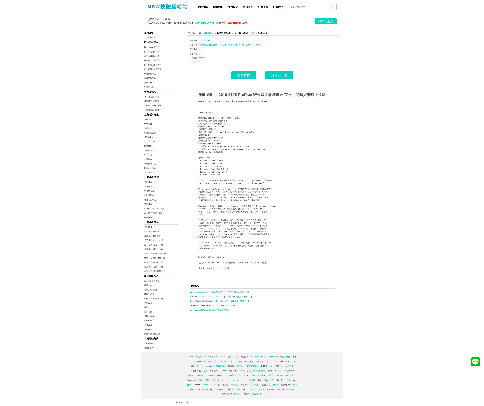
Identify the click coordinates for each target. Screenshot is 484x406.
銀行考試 (148, 119)
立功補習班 (289, 371)
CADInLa (279, 366)
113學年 (264, 366)
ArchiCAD (252, 389)
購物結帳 (218, 7)
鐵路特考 (148, 186)
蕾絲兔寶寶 (227, 394)
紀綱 (230, 356)
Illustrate (270, 389)
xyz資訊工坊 (291, 375)
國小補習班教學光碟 (152, 60)
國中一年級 (233, 371)
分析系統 (261, 375)
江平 (238, 389)
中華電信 (148, 155)
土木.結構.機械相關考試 (154, 245)
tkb (244, 389)
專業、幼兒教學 (151, 290)
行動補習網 (149, 87)
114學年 (223, 371)
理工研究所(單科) (151, 96)
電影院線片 (149, 348)
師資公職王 (221, 366)
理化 (260, 380)
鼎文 (295, 380)
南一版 (233, 361)
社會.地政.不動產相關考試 (155, 253)
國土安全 (255, 356)
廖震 (249, 371)
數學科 (261, 389)
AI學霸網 (213, 371)
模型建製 (245, 356)
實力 (243, 371)
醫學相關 (148, 320)
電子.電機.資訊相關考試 (154, 240)
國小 (212, 389)
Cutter (190, 356)
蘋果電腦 (148, 312)
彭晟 (205, 371)
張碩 (201, 380)
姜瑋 (295, 385)
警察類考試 (149, 191)
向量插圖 (280, 375)
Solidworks (221, 389)
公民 (207, 380)
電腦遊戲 (148, 329)
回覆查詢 (248, 7)
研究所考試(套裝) (151, 110)
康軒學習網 (195, 389)
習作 (267, 361)
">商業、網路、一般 (244, 33)
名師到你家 (286, 385)
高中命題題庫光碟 (151, 56)
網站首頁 (209, 33)
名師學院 (280, 356)
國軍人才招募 (150, 168)
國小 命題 (280, 380)
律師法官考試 (150, 200)
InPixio (271, 356)
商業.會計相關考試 (152, 236)
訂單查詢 (263, 7)
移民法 (239, 366)
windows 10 (244, 375)
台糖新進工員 (150, 164)
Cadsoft (197, 385)
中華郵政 (148, 124)
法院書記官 (265, 385)
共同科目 (148, 227)
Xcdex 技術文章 (151, 37)
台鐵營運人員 (150, 150)
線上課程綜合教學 (151, 281)
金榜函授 (210, 366)
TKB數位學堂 (195, 371)
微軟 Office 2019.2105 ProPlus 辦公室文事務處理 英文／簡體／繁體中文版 (262, 95)
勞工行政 (234, 385)
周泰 (193, 366)
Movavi (223, 356)
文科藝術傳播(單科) (152, 105)
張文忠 (271, 375)
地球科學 (246, 394)
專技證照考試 (150, 195)
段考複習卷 (257, 394)
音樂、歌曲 (149, 316)
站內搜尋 (203, 7)
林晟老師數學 (150, 78)
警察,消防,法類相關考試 (154, 267)
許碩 (253, 375)
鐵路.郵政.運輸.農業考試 (154, 271)
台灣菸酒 (148, 128)
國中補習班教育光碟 (152, 65)
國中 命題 (216, 380)
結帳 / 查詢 (325, 21)
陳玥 (189, 385)
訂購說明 (278, 7)
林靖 (236, 356)
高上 (226, 361)
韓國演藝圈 (212, 356)
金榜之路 (280, 389)
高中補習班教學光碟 (152, 69)
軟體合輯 (148, 303)
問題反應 (233, 7)
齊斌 (294, 361)
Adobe (243, 380)
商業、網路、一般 (151, 294)
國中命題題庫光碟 (151, 52)
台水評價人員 (150, 172)
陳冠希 (231, 389)
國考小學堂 (269, 380)
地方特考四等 (199, 361)
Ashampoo (207, 385)
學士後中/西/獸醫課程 (153, 213)
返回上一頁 (279, 75)
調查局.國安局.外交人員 (154, 208)
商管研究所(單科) (151, 101)
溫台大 (235, 380)
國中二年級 (284, 361)
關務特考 (148, 217)
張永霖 (205, 389)
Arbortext (249, 361)
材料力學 (254, 385)
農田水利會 (149, 137)
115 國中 (252, 380)
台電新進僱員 (150, 141)
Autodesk (278, 371)
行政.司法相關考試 (152, 231)
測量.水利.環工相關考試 (154, 249)
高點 (210, 361)
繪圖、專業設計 (151, 285)
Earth (263, 356)
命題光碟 (244, 385)
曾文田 (276, 385)
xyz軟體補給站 (259, 371)
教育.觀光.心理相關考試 (154, 262)
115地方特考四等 (221, 385)
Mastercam (191, 380)
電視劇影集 (149, 343)
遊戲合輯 (148, 325)
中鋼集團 (148, 159)
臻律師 (231, 366)
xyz (190, 361)
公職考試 (148, 182)
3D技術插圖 (200, 356)
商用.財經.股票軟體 (152, 334)
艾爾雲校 (148, 82)
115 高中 (209, 375)
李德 (294, 356)
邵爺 (241, 361)
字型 (146, 307)
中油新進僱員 (150, 133)
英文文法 (218, 361)
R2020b (200, 366)
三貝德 (274, 361)
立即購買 (243, 75)
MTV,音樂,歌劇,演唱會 (153, 298)
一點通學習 (220, 375)
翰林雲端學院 (150, 74)
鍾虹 (270, 371)
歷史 (288, 356)
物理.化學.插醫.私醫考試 (154, 258)
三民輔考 (199, 375)
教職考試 (148, 204)
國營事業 (148, 146)
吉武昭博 (259, 361)
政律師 (190, 375)
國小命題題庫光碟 (151, 47)
